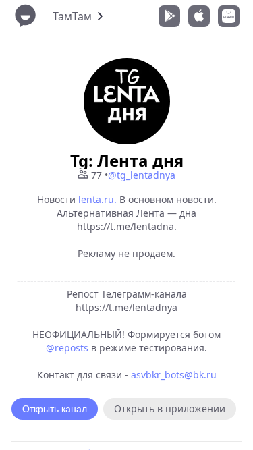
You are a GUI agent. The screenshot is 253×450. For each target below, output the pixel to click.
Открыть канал (54, 408)
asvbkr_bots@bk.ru (174, 374)
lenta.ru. (97, 199)
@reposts (67, 347)
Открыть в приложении (169, 408)
